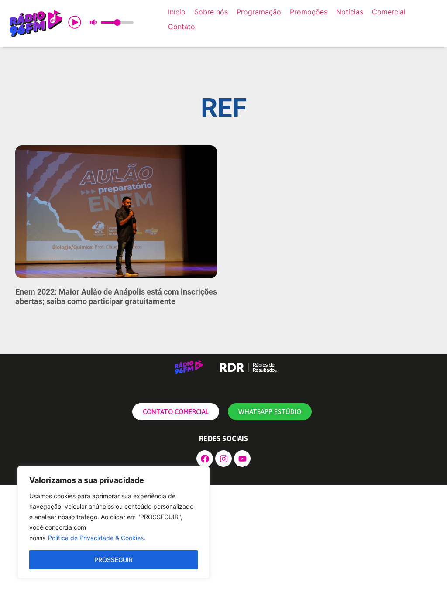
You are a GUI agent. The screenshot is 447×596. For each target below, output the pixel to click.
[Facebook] (204, 458)
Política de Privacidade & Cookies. (96, 537)
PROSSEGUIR (113, 559)
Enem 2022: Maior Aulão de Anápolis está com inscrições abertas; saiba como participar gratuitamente (116, 296)
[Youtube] (242, 458)
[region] (113, 522)
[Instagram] (223, 458)
